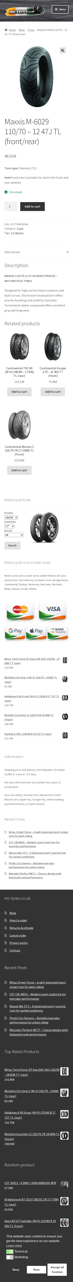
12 (12, 233)
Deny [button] (15, 1269)
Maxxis (19, 233)
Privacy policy (19, 943)
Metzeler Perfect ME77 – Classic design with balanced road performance (35, 875)
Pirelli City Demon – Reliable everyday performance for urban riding (31, 865)
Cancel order (18, 935)
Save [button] (36, 1269)
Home (12, 30)
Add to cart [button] (19, 392)
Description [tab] (12, 252)
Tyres (31, 30)
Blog (13, 913)
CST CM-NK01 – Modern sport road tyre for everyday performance (34, 844)
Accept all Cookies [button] (57, 1269)
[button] (63, 50)
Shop (22, 30)
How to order (18, 920)
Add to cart (32, 206)
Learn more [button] (14, 1245)
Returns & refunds (21, 928)
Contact (15, 950)
